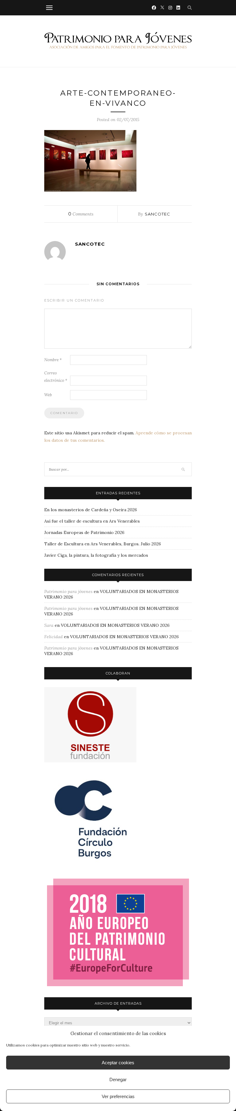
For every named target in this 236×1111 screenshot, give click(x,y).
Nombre (53, 359)
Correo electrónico (55, 376)
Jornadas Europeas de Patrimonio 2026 (84, 532)
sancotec (157, 214)
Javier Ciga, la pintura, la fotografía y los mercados (96, 555)
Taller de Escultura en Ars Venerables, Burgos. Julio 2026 (102, 544)
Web (48, 394)
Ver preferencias (118, 1096)
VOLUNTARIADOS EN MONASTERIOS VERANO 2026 (115, 625)
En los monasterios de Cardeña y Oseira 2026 (90, 509)
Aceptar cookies (118, 1062)
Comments (80, 214)
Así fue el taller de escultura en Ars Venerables (92, 521)
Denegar (118, 1079)
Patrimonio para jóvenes (68, 591)
